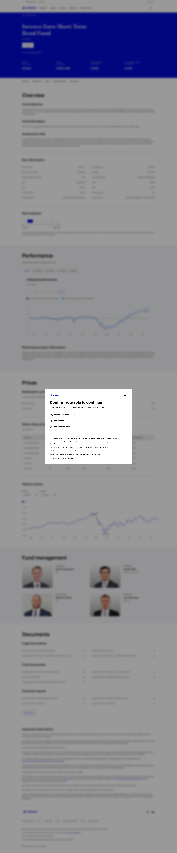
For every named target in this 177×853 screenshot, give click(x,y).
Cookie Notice (75, 438)
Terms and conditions (101, 447)
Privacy (66, 438)
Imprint (84, 438)
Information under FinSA (96, 438)
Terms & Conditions (56, 438)
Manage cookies (111, 438)
